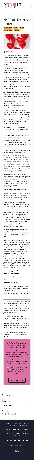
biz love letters (8, 27)
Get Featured (16, 423)
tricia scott (17, 30)
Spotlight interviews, (16, 84)
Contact (25, 430)
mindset (22, 27)
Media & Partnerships (13, 430)
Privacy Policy (9, 434)
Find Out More (17, 380)
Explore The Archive (20, 426)
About (8, 423)
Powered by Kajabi (17, 455)
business (16, 27)
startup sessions (8, 30)
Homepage (17, 293)
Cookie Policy (17, 436)
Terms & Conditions (22, 434)
